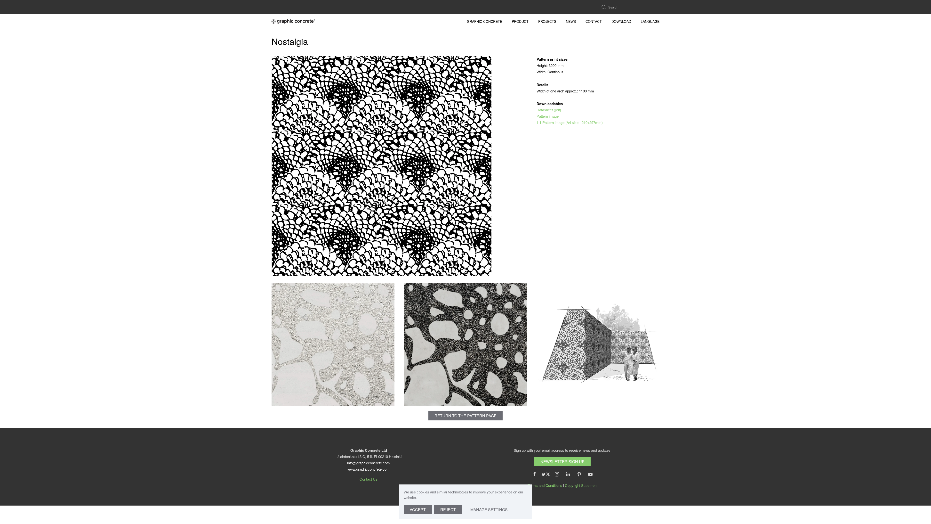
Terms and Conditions (545, 485)
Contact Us (368, 479)
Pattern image (548, 116)
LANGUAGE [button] (650, 21)
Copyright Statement (581, 485)
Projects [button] (547, 21)
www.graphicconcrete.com (368, 469)
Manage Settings (489, 509)
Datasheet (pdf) (549, 109)
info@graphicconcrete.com (368, 462)
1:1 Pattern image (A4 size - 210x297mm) (570, 122)
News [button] (571, 21)
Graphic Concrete (484, 21)
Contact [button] (594, 21)
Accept (418, 509)
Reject (448, 509)
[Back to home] (293, 21)
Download (621, 21)
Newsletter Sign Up (562, 461)
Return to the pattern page (465, 415)
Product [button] (520, 21)
